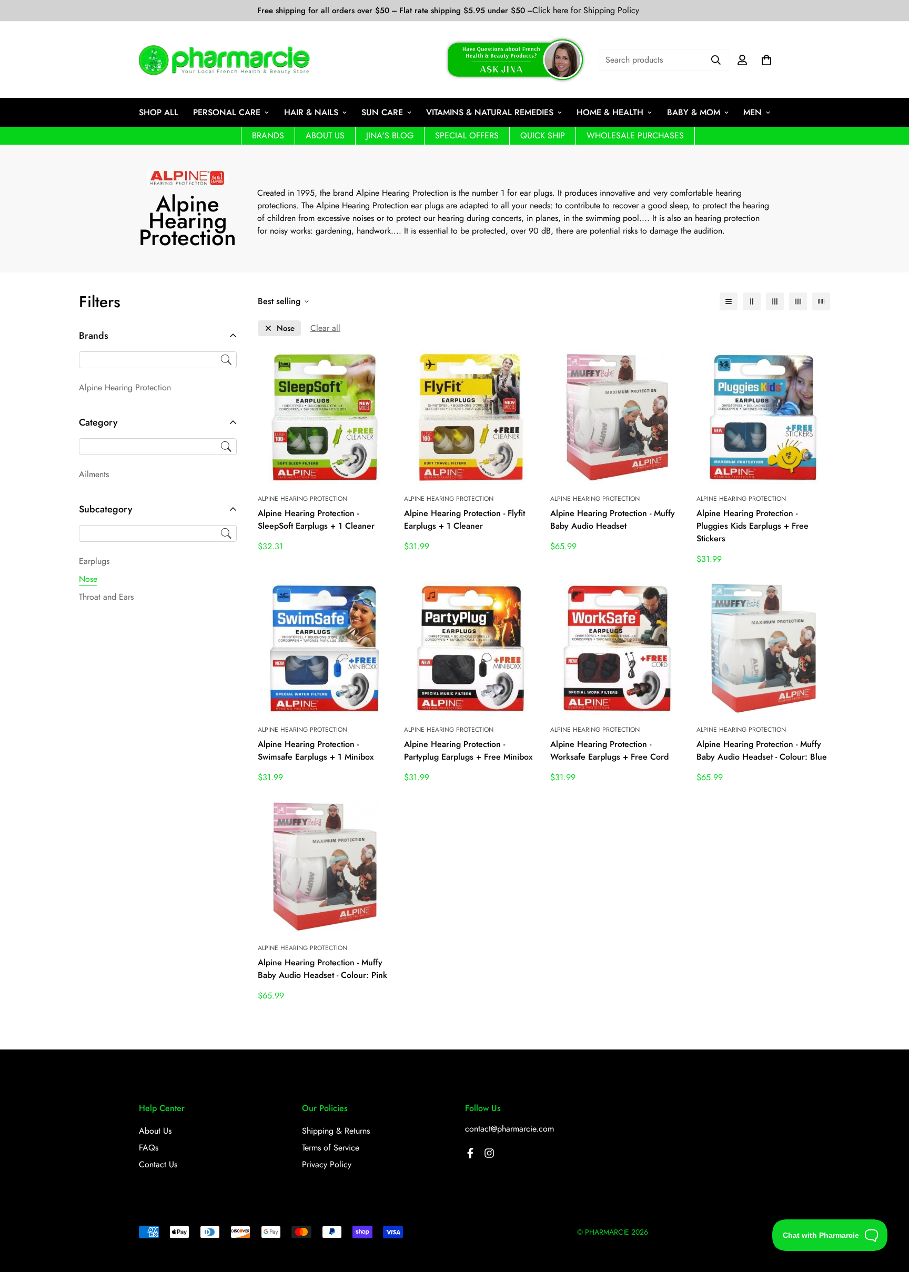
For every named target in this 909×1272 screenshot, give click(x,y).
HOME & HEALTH (610, 112)
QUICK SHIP (542, 135)
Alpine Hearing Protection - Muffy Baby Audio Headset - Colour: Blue (761, 750)
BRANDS (268, 135)
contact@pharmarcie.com (509, 1129)
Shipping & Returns (336, 1131)
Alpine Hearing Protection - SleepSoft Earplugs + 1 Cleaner (316, 519)
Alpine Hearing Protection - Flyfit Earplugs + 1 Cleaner (464, 519)
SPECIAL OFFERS (467, 135)
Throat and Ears (106, 597)
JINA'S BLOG (389, 135)
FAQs (148, 1148)
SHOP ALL (158, 112)
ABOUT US (325, 135)
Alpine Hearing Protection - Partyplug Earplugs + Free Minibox (468, 750)
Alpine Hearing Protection (125, 387)
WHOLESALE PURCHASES (635, 135)
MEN (752, 112)
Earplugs (94, 561)
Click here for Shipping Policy (585, 10)
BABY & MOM (693, 112)
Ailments (94, 474)
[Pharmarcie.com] (224, 59)
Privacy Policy (326, 1164)
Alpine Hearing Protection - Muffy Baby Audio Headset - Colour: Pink (322, 968)
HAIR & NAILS (311, 112)
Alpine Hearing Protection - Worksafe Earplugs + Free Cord (609, 750)
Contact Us (158, 1164)
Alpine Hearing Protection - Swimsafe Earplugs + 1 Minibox (315, 750)
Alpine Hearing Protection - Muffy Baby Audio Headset (612, 519)
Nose (88, 579)
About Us (155, 1131)
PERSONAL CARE (226, 112)
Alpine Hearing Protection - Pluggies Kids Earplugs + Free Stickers (752, 525)
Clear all (325, 328)
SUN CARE (382, 112)
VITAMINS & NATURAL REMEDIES (489, 112)
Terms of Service (330, 1148)
